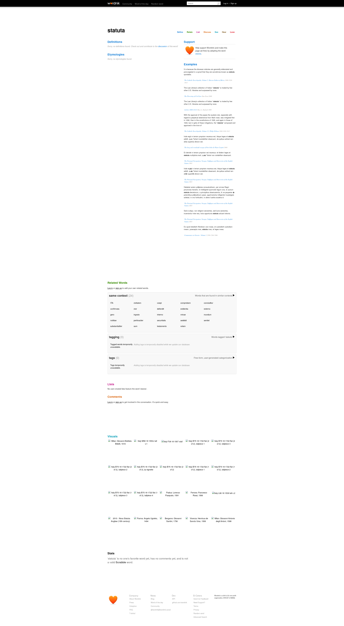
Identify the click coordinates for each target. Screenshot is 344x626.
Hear (224, 32)
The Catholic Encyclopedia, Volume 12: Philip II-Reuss (201, 131)
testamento (162, 326)
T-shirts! (132, 613)
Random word (157, 3)
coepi (159, 302)
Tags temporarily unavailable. (117, 366)
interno (160, 314)
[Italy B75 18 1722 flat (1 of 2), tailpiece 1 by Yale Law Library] (198, 467)
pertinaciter (138, 320)
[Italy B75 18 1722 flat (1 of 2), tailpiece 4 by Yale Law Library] (146, 493)
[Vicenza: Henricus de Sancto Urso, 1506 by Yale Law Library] (198, 519)
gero (112, 314)
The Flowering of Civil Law (193, 96)
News (153, 595)
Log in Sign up (229, 3)
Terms (196, 606)
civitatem (137, 302)
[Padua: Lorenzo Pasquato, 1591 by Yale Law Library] (172, 493)
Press (131, 602)
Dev (174, 595)
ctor (135, 308)
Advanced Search (200, 617)
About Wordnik (135, 599)
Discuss (207, 32)
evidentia (184, 308)
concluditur (208, 302)
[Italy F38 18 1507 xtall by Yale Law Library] (172, 441)
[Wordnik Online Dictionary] (114, 3)
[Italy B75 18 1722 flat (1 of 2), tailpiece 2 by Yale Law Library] (224, 467)
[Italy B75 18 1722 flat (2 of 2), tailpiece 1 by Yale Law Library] (198, 441)
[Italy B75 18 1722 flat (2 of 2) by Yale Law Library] (172, 467)
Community (127, 3)
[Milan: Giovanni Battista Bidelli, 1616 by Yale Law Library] (120, 441)
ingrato (137, 314)
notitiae (113, 320)
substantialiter (116, 326)
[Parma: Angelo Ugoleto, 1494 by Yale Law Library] (146, 519)
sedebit (183, 320)
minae (183, 314)
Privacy (196, 609)
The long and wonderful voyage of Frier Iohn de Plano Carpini (204, 147)
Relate (190, 32)
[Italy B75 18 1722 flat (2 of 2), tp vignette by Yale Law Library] (146, 467)
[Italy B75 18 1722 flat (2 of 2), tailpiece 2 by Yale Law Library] (120, 467)
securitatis (161, 320)
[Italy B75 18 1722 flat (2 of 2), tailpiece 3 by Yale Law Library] (224, 441)
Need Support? (199, 602)
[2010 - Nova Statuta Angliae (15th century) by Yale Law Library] (120, 519)
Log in (110, 288)
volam (183, 326)
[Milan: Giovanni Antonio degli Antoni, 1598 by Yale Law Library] (224, 519)
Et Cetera (197, 595)
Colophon (133, 606)
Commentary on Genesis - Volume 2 (195, 235)
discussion (162, 46)
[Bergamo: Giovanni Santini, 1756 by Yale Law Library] (172, 519)
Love (232, 32)
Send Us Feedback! (201, 599)
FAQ (131, 609)
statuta (198, 53)
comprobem (185, 302)
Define (180, 32)
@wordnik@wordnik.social (161, 609)
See (216, 32)
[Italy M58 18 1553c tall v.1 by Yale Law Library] (146, 441)
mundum (207, 314)
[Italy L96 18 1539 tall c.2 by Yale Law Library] (223, 492)
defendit (160, 308)
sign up (119, 288)
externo (207, 308)
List (198, 32)
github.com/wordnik (179, 602)
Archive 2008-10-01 (190, 110)
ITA (111, 302)
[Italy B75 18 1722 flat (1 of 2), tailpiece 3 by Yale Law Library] (120, 493)
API (173, 599)
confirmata (114, 308)
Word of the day (141, 3)
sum (135, 326)
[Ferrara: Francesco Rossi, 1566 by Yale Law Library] (198, 493)
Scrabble (121, 562)
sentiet (206, 320)
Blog (152, 599)
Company (133, 595)
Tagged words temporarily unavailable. (121, 345)
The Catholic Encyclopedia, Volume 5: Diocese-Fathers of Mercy (204, 80)
